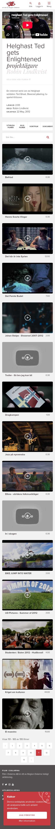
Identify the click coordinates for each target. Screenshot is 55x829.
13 (24, 760)
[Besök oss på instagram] (9, 784)
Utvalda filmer (11, 126)
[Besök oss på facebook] (3, 784)
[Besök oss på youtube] (13, 784)
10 (31, 753)
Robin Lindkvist (27, 71)
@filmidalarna (11, 790)
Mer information (27, 820)
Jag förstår (27, 815)
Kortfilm (34, 126)
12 (46, 753)
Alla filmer (22, 126)
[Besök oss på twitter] (6, 784)
